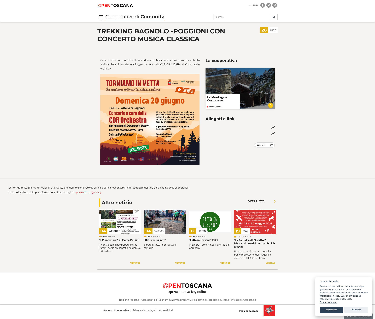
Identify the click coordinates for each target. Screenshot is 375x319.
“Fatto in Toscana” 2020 (203, 240)
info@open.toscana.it (243, 299)
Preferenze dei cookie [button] (358, 316)
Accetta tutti (331, 309)
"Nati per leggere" (155, 240)
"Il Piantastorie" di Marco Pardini (119, 240)
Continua (135, 263)
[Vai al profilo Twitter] (268, 5)
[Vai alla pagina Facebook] (262, 5)
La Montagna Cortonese (217, 98)
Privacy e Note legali (144, 310)
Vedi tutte (256, 201)
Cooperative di (135, 16)
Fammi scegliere (328, 302)
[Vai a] (274, 5)
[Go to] (115, 5)
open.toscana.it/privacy (88, 192)
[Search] (274, 17)
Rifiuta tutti (356, 309)
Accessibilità (166, 310)
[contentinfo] (187, 296)
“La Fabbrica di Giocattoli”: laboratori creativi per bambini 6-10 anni (254, 243)
